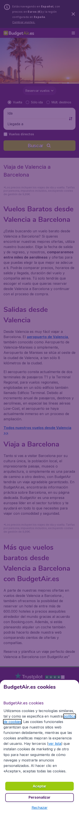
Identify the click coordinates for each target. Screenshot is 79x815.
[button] (40, 807)
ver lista (54, 743)
